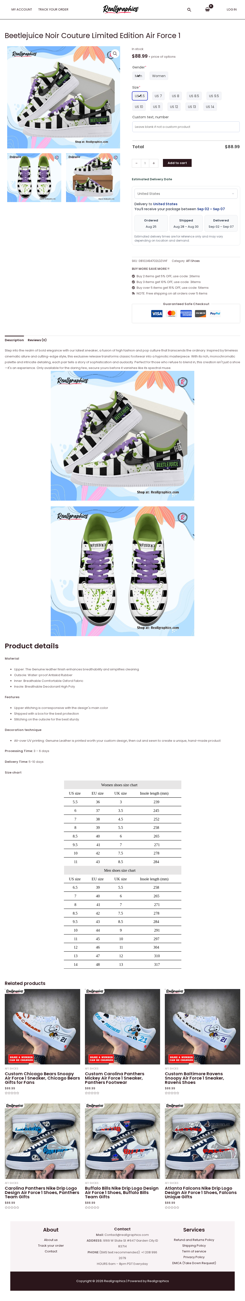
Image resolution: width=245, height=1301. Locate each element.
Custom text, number (150, 117)
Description (14, 340)
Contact (51, 1251)
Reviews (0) (37, 340)
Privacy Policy (194, 1257)
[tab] (14, 340)
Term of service (194, 1251)
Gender (139, 67)
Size (136, 87)
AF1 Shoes (193, 261)
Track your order (51, 1245)
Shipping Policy (194, 1245)
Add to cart (177, 163)
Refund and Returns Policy (194, 1240)
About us (51, 1240)
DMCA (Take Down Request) (194, 1263)
